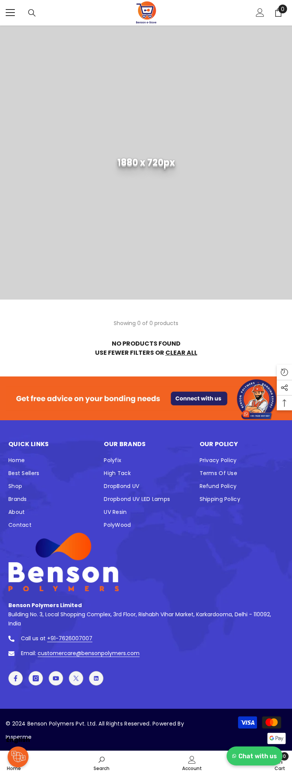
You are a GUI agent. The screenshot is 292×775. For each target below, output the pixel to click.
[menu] (10, 12)
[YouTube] (56, 678)
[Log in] (260, 12)
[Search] (31, 13)
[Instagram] (36, 678)
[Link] (96, 678)
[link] (146, 163)
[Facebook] (15, 678)
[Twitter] (76, 678)
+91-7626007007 (69, 638)
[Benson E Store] (146, 398)
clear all (181, 352)
